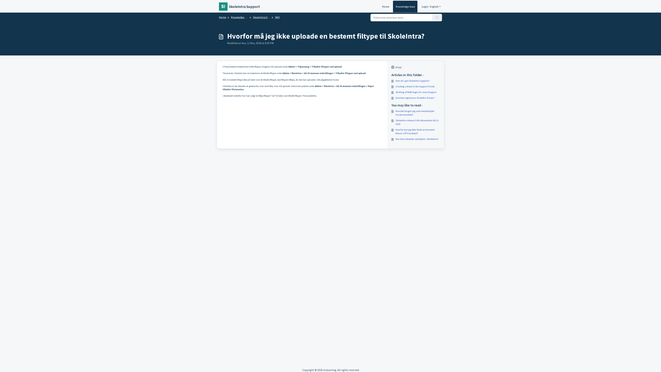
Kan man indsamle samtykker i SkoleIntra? (417, 139)
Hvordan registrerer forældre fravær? (415, 97)
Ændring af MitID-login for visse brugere (416, 92)
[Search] (437, 17)
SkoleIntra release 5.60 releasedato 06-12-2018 (417, 122)
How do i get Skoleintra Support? (412, 80)
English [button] (434, 6)
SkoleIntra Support (264, 17)
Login (425, 6)
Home (385, 6)
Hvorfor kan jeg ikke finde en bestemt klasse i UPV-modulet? (415, 131)
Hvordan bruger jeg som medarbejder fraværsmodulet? (415, 113)
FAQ (277, 17)
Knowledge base (405, 6)
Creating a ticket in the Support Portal (415, 86)
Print (399, 67)
